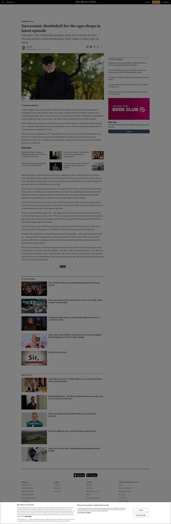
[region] (85, 513)
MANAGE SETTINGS (141, 515)
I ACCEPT (141, 510)
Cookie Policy (28, 516)
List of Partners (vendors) (84, 512)
